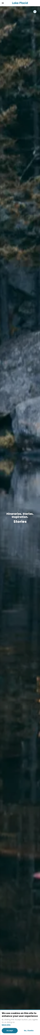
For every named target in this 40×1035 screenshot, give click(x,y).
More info (6, 1025)
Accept (9, 1030)
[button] (5, 3)
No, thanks (29, 1030)
